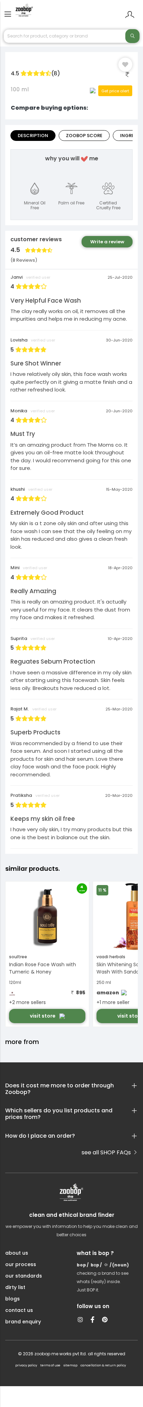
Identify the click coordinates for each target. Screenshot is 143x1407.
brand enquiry (23, 1321)
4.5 (35, 73)
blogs (12, 1298)
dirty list (15, 1287)
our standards (23, 1275)
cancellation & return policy (103, 1365)
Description (33, 135)
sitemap (70, 1365)
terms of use (50, 1365)
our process (20, 1264)
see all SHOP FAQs (107, 1152)
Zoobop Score (84, 135)
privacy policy (26, 1365)
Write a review (107, 241)
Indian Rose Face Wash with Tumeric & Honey (42, 968)
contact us (19, 1310)
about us (16, 1252)
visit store (43, 1015)
